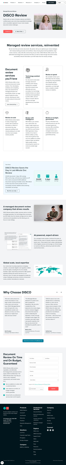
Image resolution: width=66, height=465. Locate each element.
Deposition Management (25, 423)
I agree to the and (39, 384)
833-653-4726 (6, 423)
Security (49, 420)
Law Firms (22, 432)
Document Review (38, 412)
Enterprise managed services (38, 423)
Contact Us (49, 423)
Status (35, 439)
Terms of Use (55, 460)
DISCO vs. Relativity (24, 447)
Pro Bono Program (24, 440)
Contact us (7, 31)
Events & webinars (38, 449)
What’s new (36, 431)
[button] (13, 2)
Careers (49, 413)
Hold (21, 426)
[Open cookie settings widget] (2, 462)
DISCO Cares (50, 415)
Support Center (37, 436)
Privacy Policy (47, 384)
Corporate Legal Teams (25, 435)
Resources (36, 446)
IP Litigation (22, 438)
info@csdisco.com (7, 421)
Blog (35, 452)
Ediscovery (22, 418)
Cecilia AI (22, 413)
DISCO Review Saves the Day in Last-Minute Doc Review (16, 170)
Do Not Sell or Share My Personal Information (32, 462)
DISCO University (37, 433)
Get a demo (51, 2)
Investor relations (51, 418)
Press (35, 444)
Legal (35, 454)
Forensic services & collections (38, 419)
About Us (49, 410)
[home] (5, 2)
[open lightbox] (48, 22)
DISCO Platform (23, 410)
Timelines (22, 420)
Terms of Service (38, 384)
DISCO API (36, 441)
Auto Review (23, 415)
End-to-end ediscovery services (39, 415)
